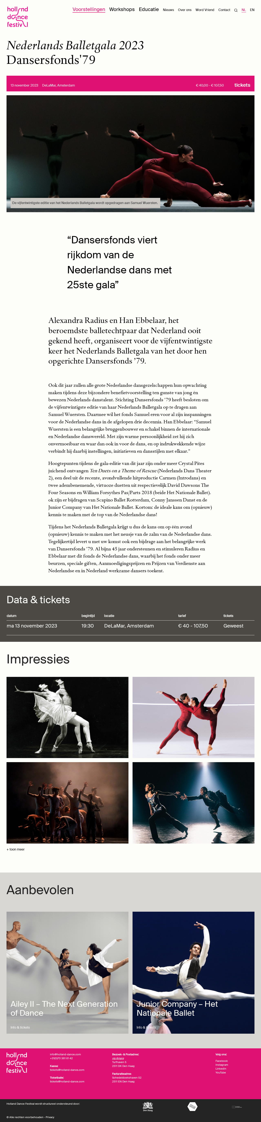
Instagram (222, 1065)
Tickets (242, 85)
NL (244, 10)
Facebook (222, 1061)
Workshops (122, 9)
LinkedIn (221, 1068)
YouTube (221, 1072)
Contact (224, 10)
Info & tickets (20, 1027)
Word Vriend (205, 10)
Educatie (149, 9)
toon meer (17, 849)
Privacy (50, 1117)
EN (252, 10)
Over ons (184, 10)
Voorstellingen (89, 9)
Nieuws (168, 10)
